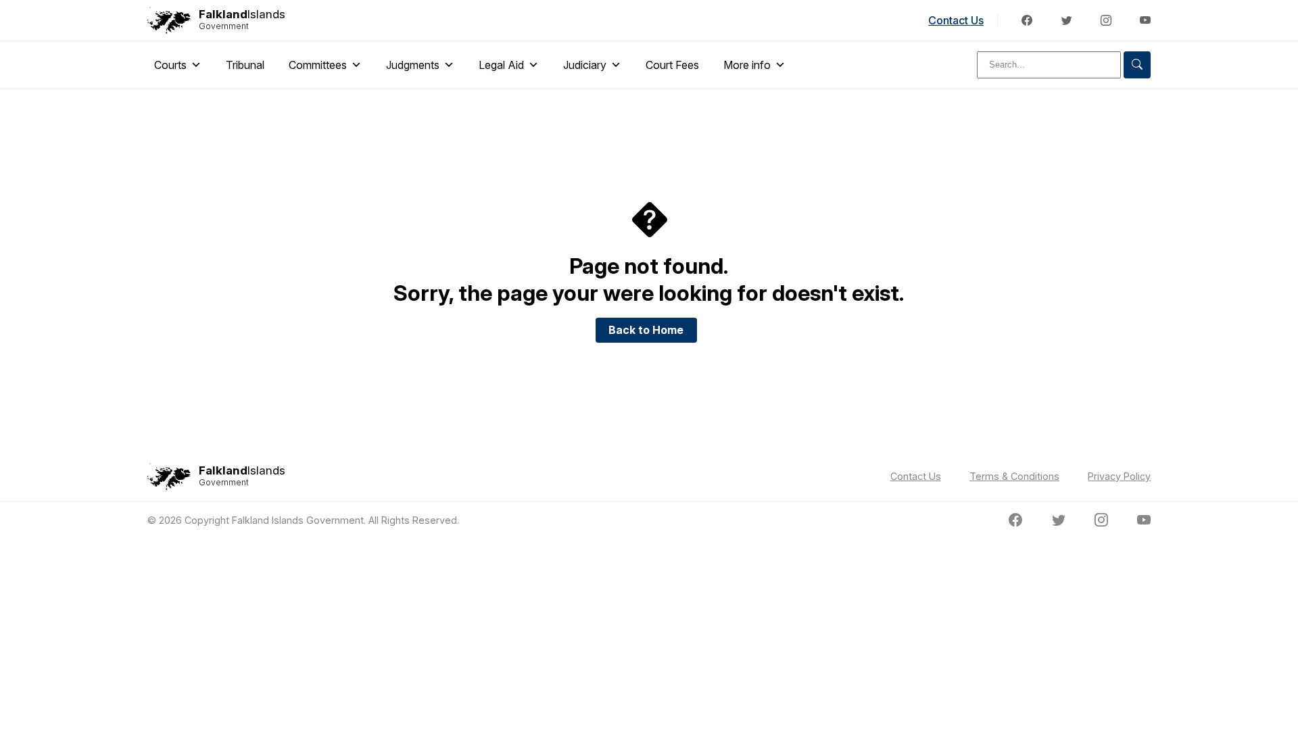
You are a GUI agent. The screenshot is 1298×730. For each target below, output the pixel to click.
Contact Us (956, 20)
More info (747, 65)
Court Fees (672, 65)
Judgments (412, 65)
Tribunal (245, 65)
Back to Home (645, 330)
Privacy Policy (1119, 476)
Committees (318, 65)
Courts (170, 65)
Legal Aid (501, 65)
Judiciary (584, 65)
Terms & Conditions (1014, 476)
